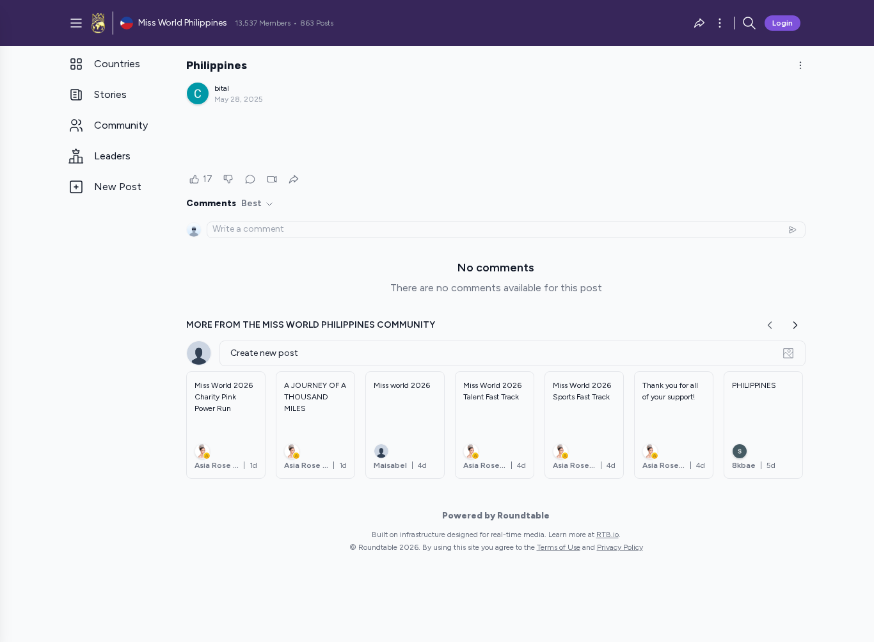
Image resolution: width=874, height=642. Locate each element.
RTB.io (607, 534)
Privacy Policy (620, 547)
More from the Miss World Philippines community (310, 324)
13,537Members (262, 23)
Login (782, 23)
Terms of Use (558, 547)
